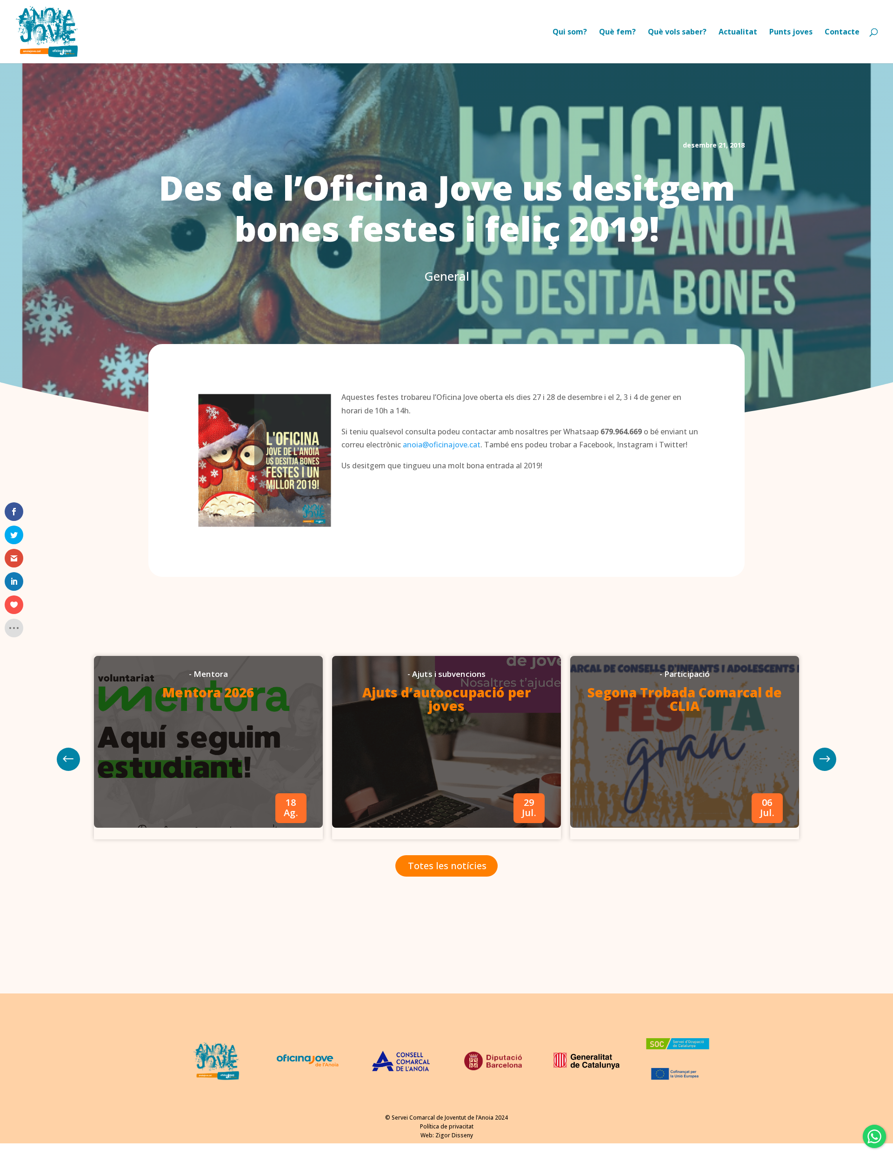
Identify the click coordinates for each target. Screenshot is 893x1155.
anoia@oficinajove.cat (441, 444)
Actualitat (738, 32)
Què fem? (617, 32)
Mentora (210, 674)
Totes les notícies (447, 865)
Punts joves (791, 32)
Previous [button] (824, 759)
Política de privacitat (446, 1126)
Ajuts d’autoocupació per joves (446, 699)
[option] (208, 747)
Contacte (842, 32)
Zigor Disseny (454, 1135)
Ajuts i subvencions (449, 674)
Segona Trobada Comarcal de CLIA (684, 699)
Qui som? (570, 32)
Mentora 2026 (208, 692)
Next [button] (68, 759)
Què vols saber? (677, 32)
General (446, 276)
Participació (687, 674)
